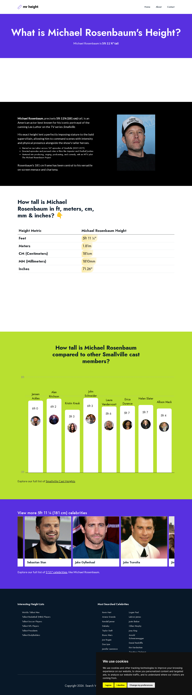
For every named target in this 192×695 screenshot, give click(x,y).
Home (147, 6)
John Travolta (131, 562)
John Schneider (91, 394)
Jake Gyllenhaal (85, 562)
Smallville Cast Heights (60, 481)
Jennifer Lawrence (110, 648)
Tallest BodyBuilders (31, 635)
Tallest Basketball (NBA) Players (36, 616)
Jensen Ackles (35, 396)
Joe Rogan (106, 639)
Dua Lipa (106, 644)
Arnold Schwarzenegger (136, 637)
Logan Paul (134, 612)
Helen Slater (145, 399)
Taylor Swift (107, 630)
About (158, 6)
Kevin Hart (106, 612)
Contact (170, 6)
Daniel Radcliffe (136, 642)
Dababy (105, 626)
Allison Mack (164, 402)
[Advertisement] (96, 80)
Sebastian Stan (36, 562)
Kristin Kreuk (72, 403)
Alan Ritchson (54, 394)
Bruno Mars (107, 635)
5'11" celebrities (56, 572)
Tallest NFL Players (30, 626)
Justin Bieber (134, 621)
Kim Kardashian (136, 647)
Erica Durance (128, 401)
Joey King (133, 630)
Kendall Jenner (108, 621)
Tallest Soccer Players (32, 621)
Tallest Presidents (30, 630)
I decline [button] (121, 685)
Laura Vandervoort (109, 402)
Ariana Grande (109, 616)
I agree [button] (108, 685)
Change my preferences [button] (141, 685)
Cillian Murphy (135, 626)
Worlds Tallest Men (30, 612)
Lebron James (135, 616)
